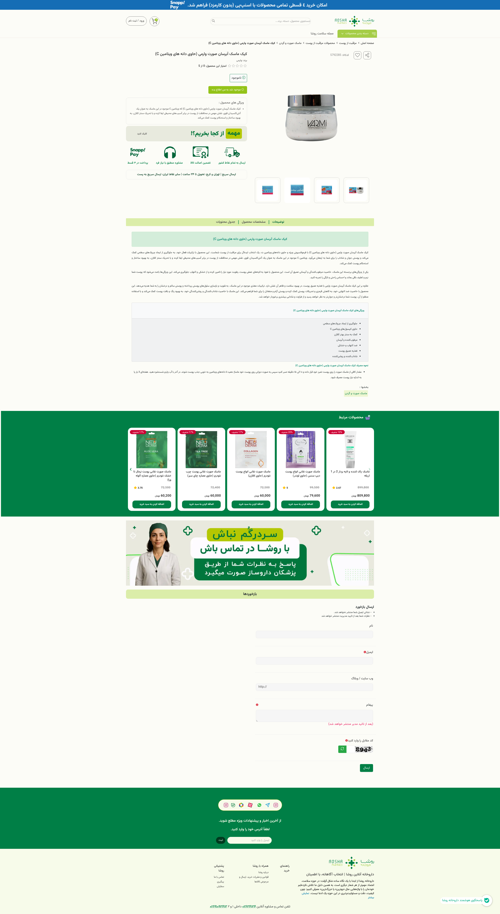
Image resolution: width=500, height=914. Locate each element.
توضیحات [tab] (278, 222)
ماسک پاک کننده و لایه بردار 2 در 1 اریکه (350, 474)
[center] (213, 21)
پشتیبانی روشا (219, 868)
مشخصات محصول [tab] (254, 222)
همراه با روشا (261, 866)
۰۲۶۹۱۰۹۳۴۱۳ (218, 906)
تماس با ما (219, 877)
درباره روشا (263, 872)
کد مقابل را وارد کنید (360, 740)
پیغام (369, 705)
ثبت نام (133, 21)
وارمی (239, 60)
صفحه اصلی (367, 43)
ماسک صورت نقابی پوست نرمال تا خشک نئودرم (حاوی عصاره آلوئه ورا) (152, 476)
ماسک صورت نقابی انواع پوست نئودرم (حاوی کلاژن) (253, 474)
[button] (130, 469)
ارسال (366, 768)
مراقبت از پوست (348, 43)
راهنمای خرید (284, 868)
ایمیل (369, 652)
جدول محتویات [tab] (225, 222)
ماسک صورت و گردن (290, 43)
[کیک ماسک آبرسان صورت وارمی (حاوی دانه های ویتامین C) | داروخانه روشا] (334, 862)
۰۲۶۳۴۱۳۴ (249, 906)
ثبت (221, 840)
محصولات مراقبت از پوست (320, 43)
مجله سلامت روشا (322, 33)
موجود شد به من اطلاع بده (226, 90)
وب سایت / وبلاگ (362, 678)
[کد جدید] (342, 749)
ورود (141, 21)
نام (371, 626)
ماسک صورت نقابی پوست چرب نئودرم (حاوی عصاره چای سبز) (203, 474)
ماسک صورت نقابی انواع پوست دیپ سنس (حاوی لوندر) (302, 474)
